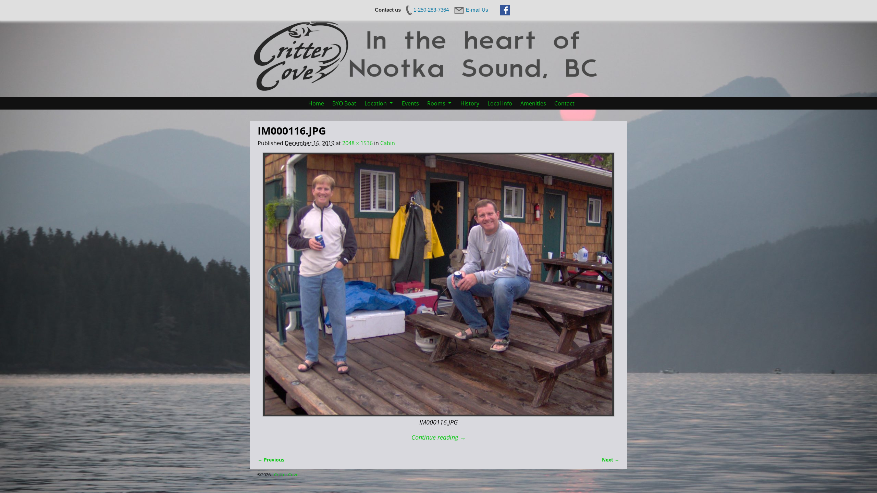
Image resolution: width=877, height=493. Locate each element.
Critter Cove (286, 474)
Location (376, 103)
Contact (564, 103)
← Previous (271, 459)
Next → (610, 459)
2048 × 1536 (357, 143)
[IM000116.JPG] (438, 285)
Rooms (436, 103)
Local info (499, 103)
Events (410, 103)
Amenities (533, 103)
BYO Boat (344, 103)
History (469, 103)
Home (316, 103)
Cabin (387, 143)
